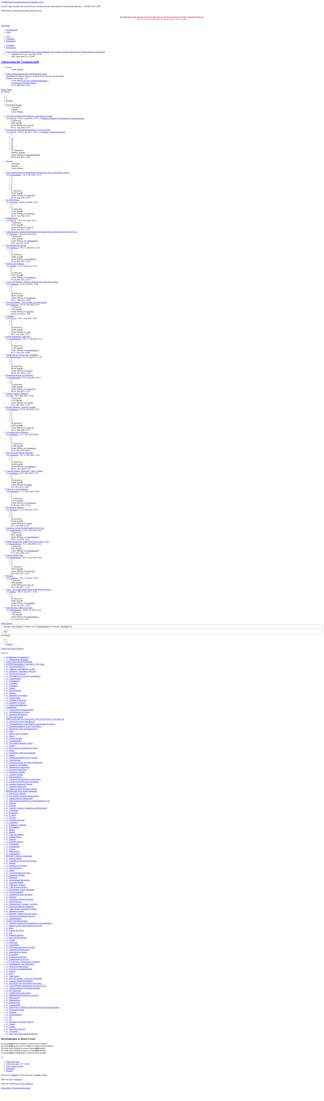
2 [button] (6, 98)
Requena (9, 576)
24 (12, 148)
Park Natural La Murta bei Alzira (19, 608)
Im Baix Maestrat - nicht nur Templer (21, 407)
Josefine (13, 266)
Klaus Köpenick (33, 155)
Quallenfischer (12, 218)
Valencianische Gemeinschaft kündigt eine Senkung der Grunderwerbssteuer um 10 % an (41, 232)
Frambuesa (14, 248)
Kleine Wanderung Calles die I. (18, 337)
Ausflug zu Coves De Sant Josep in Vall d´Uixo (25, 528)
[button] (9, 101)
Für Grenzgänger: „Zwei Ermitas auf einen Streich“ (26, 302)
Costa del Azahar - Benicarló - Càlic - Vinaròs (24, 471)
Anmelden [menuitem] (10, 39)
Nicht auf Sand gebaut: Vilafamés (19, 453)
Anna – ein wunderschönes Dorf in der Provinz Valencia (28, 589)
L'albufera (10, 316)
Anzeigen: (7, 626)
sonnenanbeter (15, 175)
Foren (8, 32)
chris (29, 332)
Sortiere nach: (30, 626)
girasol (29, 371)
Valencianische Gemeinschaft (20, 62)
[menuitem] (8, 36)
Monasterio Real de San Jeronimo (19, 375)
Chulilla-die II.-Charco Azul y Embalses (22, 355)
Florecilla (31, 195)
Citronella (13, 202)
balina (29, 485)
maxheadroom (15, 339)
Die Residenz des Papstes (16, 245)
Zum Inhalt (5, 26)
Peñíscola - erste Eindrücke (17, 489)
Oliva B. (13, 118)
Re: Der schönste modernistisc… (37, 81)
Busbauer (18, 83)
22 (12, 143)
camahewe (14, 578)
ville (11, 396)
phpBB (14, 1075)
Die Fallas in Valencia (15, 507)
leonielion (31, 603)
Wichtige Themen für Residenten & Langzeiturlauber (63, 118)
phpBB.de (29, 1084)
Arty (11, 1079)
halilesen (18, 1079)
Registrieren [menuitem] (11, 41)
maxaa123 (31, 389)
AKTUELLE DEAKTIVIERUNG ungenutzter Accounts (29, 116)
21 (12, 141)
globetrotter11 (32, 241)
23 (12, 146)
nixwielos (13, 510)
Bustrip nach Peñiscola (15, 264)
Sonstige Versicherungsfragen (53, 132)
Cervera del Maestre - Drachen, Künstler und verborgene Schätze (32, 282)
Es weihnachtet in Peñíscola (17, 432)
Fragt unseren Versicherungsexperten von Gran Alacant (28, 130)
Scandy (30, 403)
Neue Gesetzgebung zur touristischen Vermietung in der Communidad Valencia (37, 172)
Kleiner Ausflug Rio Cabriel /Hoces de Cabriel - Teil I (27, 542)
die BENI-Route (12, 200)
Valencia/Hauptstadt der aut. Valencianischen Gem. (26, 74)
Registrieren (11, 48)
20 (12, 139)
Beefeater (13, 234)
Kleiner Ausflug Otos (14, 555)
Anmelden (10, 45)
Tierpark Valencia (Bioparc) (17, 393)
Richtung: (56, 626)
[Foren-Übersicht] (22, 2)
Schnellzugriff (11, 30)
